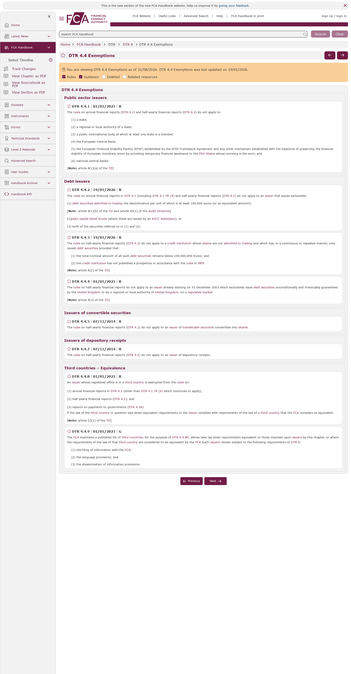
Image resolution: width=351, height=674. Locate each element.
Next (213, 481)
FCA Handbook (89, 44)
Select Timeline (20, 60)
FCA (296, 412)
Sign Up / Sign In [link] (334, 16)
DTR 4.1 (128, 112)
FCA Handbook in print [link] (247, 16)
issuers (297, 437)
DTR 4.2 (189, 112)
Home (65, 44)
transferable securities (198, 327)
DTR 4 (128, 44)
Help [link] (220, 16)
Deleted (113, 77)
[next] (342, 55)
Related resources (142, 77)
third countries (132, 437)
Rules (71, 77)
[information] (50, 60)
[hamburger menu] (61, 18)
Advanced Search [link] (196, 16)
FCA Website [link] (142, 16)
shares (206, 243)
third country (134, 382)
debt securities (82, 203)
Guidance (91, 77)
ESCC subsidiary (163, 218)
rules (76, 112)
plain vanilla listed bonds (89, 218)
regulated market (200, 292)
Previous (194, 481)
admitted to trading (108, 203)
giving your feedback (234, 5)
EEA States (207, 153)
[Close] (345, 5)
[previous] (329, 55)
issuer (269, 195)
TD (110, 168)
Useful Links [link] (167, 16)
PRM (201, 263)
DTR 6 (295, 442)
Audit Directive (159, 211)
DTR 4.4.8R (180, 437)
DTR (111, 44)
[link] (87, 18)
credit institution (179, 243)
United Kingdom (89, 292)
